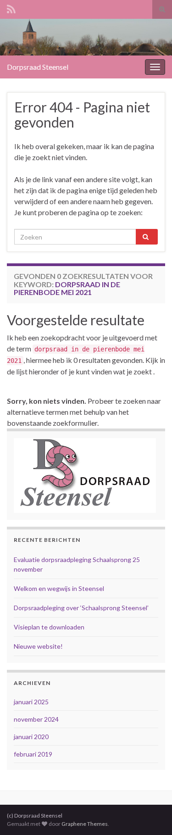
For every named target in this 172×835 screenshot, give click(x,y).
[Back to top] (151, 814)
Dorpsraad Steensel (37, 66)
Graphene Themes (84, 823)
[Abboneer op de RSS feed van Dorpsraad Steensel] (11, 7)
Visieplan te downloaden (49, 627)
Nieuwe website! (38, 646)
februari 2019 (33, 754)
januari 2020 (31, 736)
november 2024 (36, 719)
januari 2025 (31, 702)
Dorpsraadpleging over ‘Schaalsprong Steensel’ (81, 608)
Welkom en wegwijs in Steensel (59, 588)
